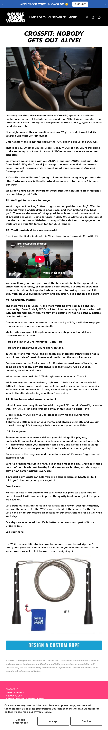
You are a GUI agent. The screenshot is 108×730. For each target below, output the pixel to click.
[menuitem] (72, 17)
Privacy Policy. (43, 712)
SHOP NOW (80, 4)
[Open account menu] (93, 17)
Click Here (56, 342)
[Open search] (87, 17)
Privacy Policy (14, 695)
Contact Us (12, 689)
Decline (86, 721)
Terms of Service (15, 692)
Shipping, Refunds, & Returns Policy (25, 699)
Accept (53, 721)
